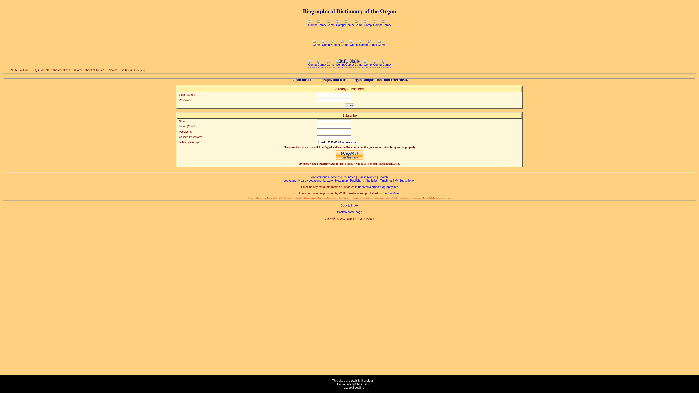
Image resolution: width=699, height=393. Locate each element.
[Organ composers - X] (368, 75)
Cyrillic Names (367, 177)
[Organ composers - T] (331, 75)
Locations (290, 180)
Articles (336, 177)
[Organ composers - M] (345, 55)
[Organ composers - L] (335, 55)
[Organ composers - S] (321, 75)
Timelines (386, 180)
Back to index (349, 205)
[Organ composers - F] (359, 35)
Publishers (357, 180)
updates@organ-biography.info (378, 186)
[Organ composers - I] (386, 35)
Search (383, 177)
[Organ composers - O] (363, 55)
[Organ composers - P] (372, 55)
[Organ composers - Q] (382, 55)
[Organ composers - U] (340, 75)
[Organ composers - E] (349, 35)
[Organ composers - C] (331, 35)
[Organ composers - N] (354, 55)
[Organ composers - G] (368, 35)
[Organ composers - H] (377, 35)
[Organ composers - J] (317, 55)
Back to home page (349, 212)
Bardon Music (391, 193)
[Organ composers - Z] (386, 75)
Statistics (372, 180)
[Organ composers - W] (359, 75)
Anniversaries (320, 177)
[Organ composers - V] (349, 75)
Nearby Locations (309, 180)
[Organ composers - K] (326, 55)
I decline (358, 387)
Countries (349, 177)
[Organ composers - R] (312, 75)
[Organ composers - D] (340, 35)
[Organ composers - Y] (377, 75)
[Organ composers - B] (321, 35)
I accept (347, 387)
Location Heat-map (335, 180)
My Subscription (405, 180)
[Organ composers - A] (312, 35)
